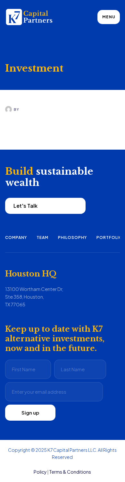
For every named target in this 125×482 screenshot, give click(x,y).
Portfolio (109, 237)
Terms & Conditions (70, 472)
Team (42, 237)
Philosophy (72, 237)
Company (16, 237)
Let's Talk (25, 205)
